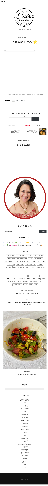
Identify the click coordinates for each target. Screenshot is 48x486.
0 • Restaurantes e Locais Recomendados (17, 258)
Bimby (39, 261)
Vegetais (25, 468)
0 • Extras (29, 255)
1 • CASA (30, 258)
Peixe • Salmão (25, 455)
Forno (42, 275)
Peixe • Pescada (33, 281)
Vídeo (35, 284)
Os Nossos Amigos (25, 440)
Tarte (25, 465)
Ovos (38, 278)
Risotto (24, 461)
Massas (28, 278)
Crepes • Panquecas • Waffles (38, 267)
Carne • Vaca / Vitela (25, 420)
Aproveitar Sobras (20, 261)
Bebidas (24, 405)
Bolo (25, 409)
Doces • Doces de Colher (12, 275)
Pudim (25, 456)
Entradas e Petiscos (34, 275)
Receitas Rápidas (17, 284)
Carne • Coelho (25, 417)
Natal (9, 125)
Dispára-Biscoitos (12, 270)
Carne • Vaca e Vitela (30, 264)
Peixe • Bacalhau (12, 281)
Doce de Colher (25, 426)
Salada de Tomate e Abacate (27, 374)
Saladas (25, 284)
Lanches (7, 278)
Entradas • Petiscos (27, 290)
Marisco (14, 278)
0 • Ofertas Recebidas (39, 255)
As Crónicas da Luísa (24, 37)
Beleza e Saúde (25, 406)
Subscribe (35, 119)
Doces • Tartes (23, 275)
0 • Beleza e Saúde (20, 255)
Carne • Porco (20, 264)
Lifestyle (24, 432)
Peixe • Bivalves (25, 450)
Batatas (34, 261)
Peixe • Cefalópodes (23, 281)
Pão (25, 443)
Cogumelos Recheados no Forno (27, 293)
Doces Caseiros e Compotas (25, 428)
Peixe (43, 278)
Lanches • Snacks (24, 431)
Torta (25, 467)
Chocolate (40, 264)
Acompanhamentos (9, 261)
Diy (25, 425)
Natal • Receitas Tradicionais (25, 437)
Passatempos (25, 446)
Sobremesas (24, 462)
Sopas (30, 284)
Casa (27, 299)
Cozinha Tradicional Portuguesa (20, 267)
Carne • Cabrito (25, 415)
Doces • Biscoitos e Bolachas (25, 270)
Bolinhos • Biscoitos (25, 408)
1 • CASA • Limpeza (39, 258)
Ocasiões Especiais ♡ (24, 438)
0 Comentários (13, 125)
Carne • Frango (11, 264)
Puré (41, 281)
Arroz (28, 261)
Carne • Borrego (25, 414)
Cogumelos (8, 267)
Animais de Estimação (24, 400)
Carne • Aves (25, 412)
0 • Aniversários (10, 255)
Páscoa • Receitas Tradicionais (24, 444)
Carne (44, 261)
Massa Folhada (21, 278)
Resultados (24, 459)
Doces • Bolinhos (38, 270)
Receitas (25, 458)
